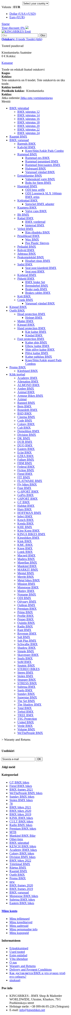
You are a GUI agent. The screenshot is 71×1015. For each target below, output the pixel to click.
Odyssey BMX (26, 601)
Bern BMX (24, 406)
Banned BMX (26, 402)
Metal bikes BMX (28, 580)
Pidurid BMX (26, 278)
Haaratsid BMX (27, 186)
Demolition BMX (28, 431)
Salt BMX (23, 637)
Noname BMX (26, 594)
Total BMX (24, 708)
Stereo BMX (25, 672)
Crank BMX (25, 300)
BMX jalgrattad (19, 108)
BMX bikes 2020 (20, 810)
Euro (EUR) (17, 17)
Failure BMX (25, 459)
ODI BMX (24, 598)
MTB (12, 832)
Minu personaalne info (23, 929)
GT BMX (23, 502)
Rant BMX (24, 630)
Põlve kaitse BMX (36, 353)
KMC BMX (25, 544)
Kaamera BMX (27, 207)
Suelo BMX (25, 690)
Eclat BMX (24, 452)
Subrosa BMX (26, 686)
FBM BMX (24, 463)
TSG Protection (27, 718)
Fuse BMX (24, 488)
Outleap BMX (26, 605)
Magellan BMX (27, 562)
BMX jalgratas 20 (28, 126)
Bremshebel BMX (36, 285)
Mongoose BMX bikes (23, 896)
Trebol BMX (25, 711)
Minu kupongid (19, 933)
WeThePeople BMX (30, 733)
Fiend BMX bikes (20, 786)
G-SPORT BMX (28, 491)
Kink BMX (24, 541)
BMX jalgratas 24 (28, 133)
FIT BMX (23, 477)
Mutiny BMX (26, 591)
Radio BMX (25, 626)
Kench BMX (25, 520)
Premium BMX (27, 608)
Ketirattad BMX (27, 200)
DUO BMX (25, 445)
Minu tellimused (19, 918)
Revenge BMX (26, 633)
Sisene (6, 24)
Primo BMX (25, 612)
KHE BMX (24, 527)
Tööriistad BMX (19, 864)
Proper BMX (25, 619)
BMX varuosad (19, 140)
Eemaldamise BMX (29, 175)
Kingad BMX (18, 307)
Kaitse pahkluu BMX (38, 356)
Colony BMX (26, 424)
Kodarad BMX (26, 275)
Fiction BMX (25, 470)
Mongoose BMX (28, 587)
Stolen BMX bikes (21, 800)
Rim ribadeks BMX (37, 232)
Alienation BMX (27, 381)
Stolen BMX (25, 676)
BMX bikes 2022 (20, 860)
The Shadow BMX (29, 704)
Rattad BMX (25, 218)
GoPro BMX (25, 495)
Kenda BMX (25, 523)
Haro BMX (24, 509)
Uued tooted (17, 951)
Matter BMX (25, 321)
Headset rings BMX (37, 260)
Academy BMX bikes (23, 850)
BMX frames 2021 (21, 789)
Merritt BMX (25, 576)
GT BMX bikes (19, 782)
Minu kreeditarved (20, 922)
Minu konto (9, 911)
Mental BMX (25, 573)
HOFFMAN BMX (29, 513)
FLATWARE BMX (29, 481)
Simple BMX (25, 651)
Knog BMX (25, 548)
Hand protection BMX (31, 328)
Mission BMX (26, 583)
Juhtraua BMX (26, 253)
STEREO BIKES (28, 669)
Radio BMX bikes (20, 825)
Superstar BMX (27, 697)
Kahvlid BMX (26, 147)
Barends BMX (26, 143)
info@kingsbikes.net (32, 1010)
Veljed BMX (25, 229)
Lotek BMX (25, 552)
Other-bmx (16, 839)
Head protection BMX (31, 314)
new (12, 881)
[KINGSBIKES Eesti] (16, 31)
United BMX (25, 722)
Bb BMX (23, 214)
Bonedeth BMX (27, 410)
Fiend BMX (25, 473)
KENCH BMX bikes (22, 846)
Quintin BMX (26, 623)
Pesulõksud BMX (28, 236)
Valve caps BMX (36, 211)
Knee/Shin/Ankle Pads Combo (44, 150)
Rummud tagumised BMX (41, 161)
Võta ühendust (18, 959)
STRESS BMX (27, 683)
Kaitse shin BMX (36, 342)
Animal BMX (26, 392)
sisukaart (14, 980)
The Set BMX (26, 701)
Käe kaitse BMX (35, 331)
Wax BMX (32, 239)
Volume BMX (26, 729)
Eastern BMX (26, 449)
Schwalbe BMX (27, 644)
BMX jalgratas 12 (28, 111)
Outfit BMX (17, 310)
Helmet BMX (33, 317)
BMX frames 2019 (21, 889)
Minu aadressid (18, 925)
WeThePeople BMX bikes (25, 793)
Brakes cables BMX (37, 292)
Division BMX (26, 434)
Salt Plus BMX (26, 640)
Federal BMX (26, 466)
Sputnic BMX (26, 665)
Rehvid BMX (26, 250)
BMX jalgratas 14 (28, 115)
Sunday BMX (26, 694)
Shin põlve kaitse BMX (40, 349)
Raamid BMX (18, 136)
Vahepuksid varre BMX (40, 179)
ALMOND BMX (28, 385)
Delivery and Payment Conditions (30, 969)
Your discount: (13, 28)
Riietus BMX (17, 867)
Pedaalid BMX (26, 246)
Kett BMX (24, 296)
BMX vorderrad (35, 221)
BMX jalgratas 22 (28, 129)
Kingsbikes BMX (28, 537)
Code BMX (24, 420)
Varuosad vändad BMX (40, 172)
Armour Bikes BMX (30, 395)
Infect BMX (25, 516)
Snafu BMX (25, 658)
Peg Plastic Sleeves (37, 243)
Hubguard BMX (35, 168)
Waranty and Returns (22, 966)
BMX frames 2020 (21, 885)
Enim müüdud (18, 955)
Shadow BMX (26, 647)
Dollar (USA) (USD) (22, 13)
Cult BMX (24, 427)
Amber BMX (25, 388)
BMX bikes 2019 (20, 814)
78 (11, 803)
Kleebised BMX (27, 371)
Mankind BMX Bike (22, 835)
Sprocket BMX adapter (39, 204)
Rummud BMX (27, 154)
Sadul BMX (25, 264)
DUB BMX (24, 442)
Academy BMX (27, 378)
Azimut (22, 399)
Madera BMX (26, 559)
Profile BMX (25, 615)
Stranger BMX (26, 679)
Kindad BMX (34, 335)
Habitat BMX (26, 505)
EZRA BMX (25, 456)
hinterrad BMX (34, 225)
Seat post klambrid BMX (40, 268)
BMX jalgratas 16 (28, 118)
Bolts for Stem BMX (38, 182)
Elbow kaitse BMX (37, 346)
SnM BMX (24, 662)
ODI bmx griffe (35, 189)
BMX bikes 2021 (20, 807)
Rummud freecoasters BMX (42, 165)
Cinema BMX (26, 417)
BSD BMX (24, 413)
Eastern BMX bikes (21, 903)
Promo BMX (17, 367)
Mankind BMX (27, 566)
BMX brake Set (35, 282)
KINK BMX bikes (21, 818)
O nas (13, 962)
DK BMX (23, 438)
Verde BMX (25, 725)
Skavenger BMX (28, 654)
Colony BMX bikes (21, 853)
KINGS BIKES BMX (31, 534)
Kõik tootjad (17, 374)
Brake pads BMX (36, 289)
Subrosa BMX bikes (22, 899)
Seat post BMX (35, 271)
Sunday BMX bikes (21, 796)
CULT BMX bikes (21, 821)
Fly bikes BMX (27, 484)
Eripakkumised (18, 948)
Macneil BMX (26, 555)
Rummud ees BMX (37, 158)
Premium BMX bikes (22, 828)
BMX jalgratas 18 (28, 122)
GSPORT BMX (27, 498)
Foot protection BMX (30, 339)
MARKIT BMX (27, 569)
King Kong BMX (28, 530)
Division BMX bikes (22, 857)
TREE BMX (25, 715)
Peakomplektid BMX (30, 257)
